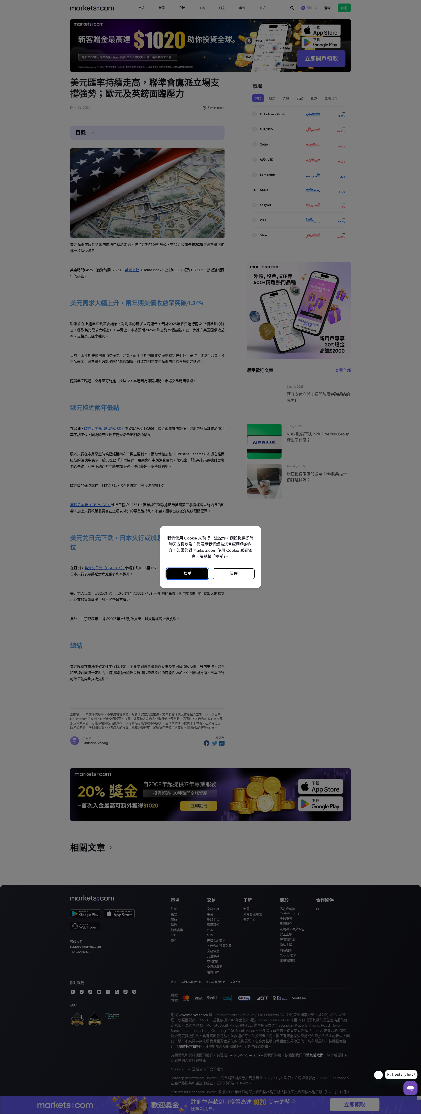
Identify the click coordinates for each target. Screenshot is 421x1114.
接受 (187, 573)
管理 (234, 573)
